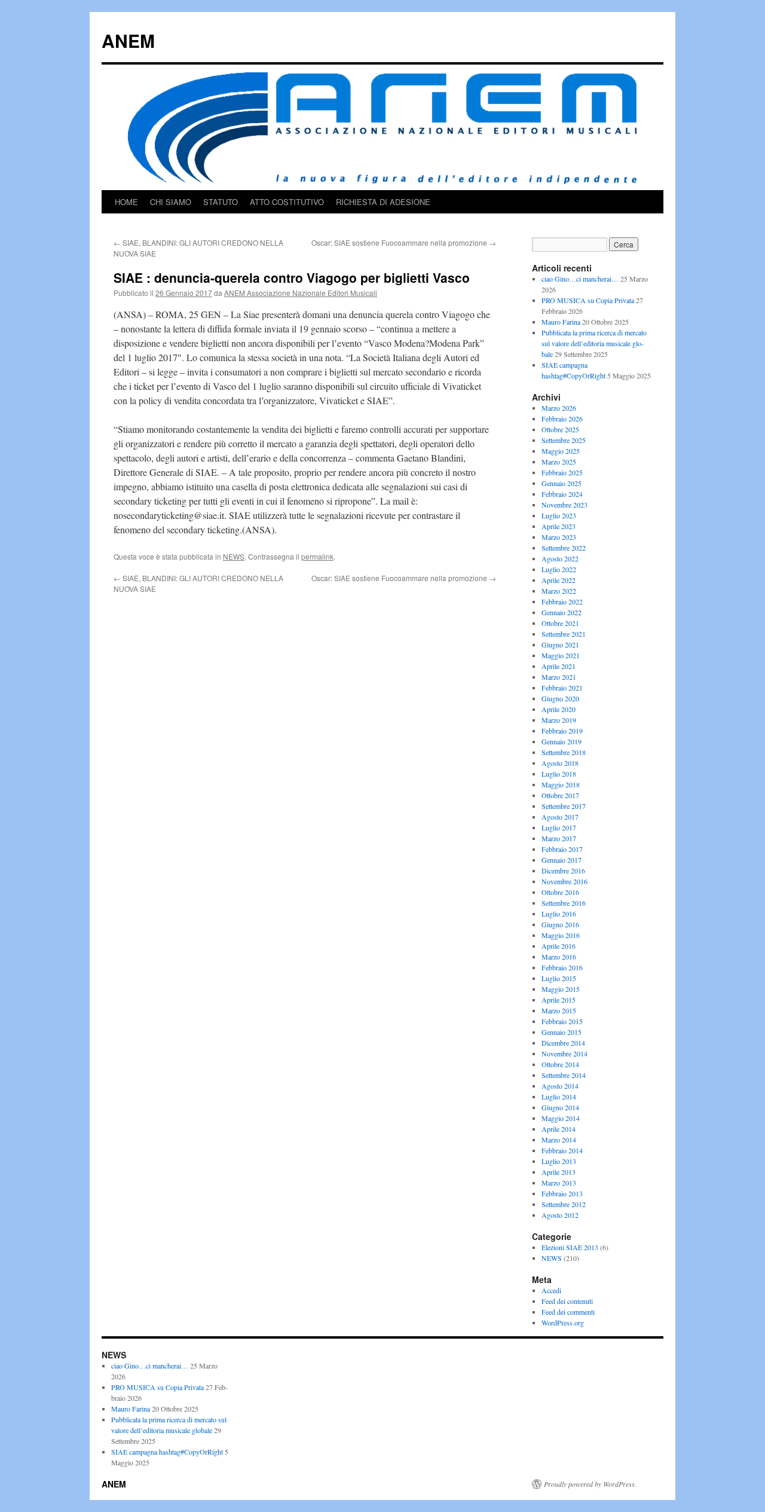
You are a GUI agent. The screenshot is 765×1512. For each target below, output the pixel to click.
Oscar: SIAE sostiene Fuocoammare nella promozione (403, 242)
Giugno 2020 (560, 698)
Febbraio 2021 (562, 687)
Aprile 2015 (558, 999)
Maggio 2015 (560, 989)
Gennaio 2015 (561, 1032)
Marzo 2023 (558, 537)
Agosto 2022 (560, 558)
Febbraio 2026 (562, 418)
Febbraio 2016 (562, 967)
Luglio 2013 (558, 1161)
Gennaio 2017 (561, 860)
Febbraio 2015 (562, 1021)
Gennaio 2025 (561, 483)
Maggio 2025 (560, 451)
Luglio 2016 (558, 913)
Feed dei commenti (568, 1311)
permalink (317, 556)
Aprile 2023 (558, 526)
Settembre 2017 (563, 806)
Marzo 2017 (558, 838)
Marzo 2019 (558, 720)
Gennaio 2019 (561, 741)
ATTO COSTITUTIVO (287, 201)
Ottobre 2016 (560, 892)
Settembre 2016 (563, 903)
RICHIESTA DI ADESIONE (383, 201)
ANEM (128, 40)
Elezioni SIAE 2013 (569, 1247)
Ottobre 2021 (560, 623)
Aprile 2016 (558, 946)
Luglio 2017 (558, 827)
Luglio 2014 (558, 1096)
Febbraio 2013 (562, 1193)
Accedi (551, 1290)
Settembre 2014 (563, 1075)
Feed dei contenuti (567, 1301)
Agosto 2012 (560, 1215)
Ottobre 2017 (560, 795)
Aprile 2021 (558, 666)
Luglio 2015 (558, 978)
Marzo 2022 (558, 590)
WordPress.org (562, 1322)
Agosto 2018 (560, 763)
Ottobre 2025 (560, 429)
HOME (126, 201)
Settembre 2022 (563, 547)
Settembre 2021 (563, 634)
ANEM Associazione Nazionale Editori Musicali (300, 293)
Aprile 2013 (558, 1172)
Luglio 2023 (558, 515)
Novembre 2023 (564, 504)
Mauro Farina (560, 321)
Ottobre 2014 (560, 1064)
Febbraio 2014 (562, 1150)
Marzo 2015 (558, 1010)
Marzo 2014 (558, 1139)
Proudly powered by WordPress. (590, 1484)
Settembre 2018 (563, 752)
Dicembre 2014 (563, 1042)
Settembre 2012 (563, 1204)
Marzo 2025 (558, 461)
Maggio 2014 (560, 1118)
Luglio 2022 (558, 569)
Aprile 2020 (558, 709)
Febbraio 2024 (562, 494)
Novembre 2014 (564, 1053)
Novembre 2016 (564, 881)
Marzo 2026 (558, 408)
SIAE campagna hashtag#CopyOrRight (167, 1451)
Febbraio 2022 (562, 601)
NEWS (233, 556)
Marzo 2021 (558, 677)
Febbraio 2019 (562, 730)
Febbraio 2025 (562, 472)
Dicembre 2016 (563, 870)
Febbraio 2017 (562, 849)
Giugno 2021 (560, 644)
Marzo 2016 (558, 956)
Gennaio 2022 (561, 612)
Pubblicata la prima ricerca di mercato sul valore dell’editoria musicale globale (594, 343)
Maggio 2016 (560, 935)
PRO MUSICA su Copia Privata (587, 300)
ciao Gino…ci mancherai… (580, 278)
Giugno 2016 (560, 924)
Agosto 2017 (560, 816)
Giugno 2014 (560, 1107)
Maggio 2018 (560, 784)
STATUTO (220, 201)
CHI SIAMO (170, 201)
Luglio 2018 (558, 773)
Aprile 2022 (558, 580)
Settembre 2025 (563, 440)
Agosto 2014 (560, 1086)
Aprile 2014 (558, 1129)
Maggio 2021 (560, 655)
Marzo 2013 (558, 1182)
